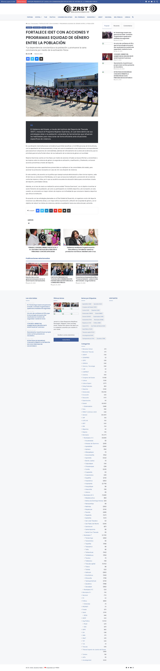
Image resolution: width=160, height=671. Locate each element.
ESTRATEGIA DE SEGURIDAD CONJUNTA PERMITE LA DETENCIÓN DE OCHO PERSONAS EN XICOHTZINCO (123, 75)
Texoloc (87, 558)
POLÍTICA (52, 17)
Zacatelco (101, 338)
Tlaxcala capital (88, 332)
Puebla (84, 609)
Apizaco (87, 449)
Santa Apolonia (90, 529)
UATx (84, 657)
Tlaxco (87, 566)
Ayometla (98, 304)
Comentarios (128, 26)
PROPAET (85, 606)
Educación (85, 397)
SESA (85, 615)
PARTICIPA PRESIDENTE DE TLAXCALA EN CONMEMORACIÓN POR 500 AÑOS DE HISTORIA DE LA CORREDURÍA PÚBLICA (62, 1)
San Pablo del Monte (98, 326)
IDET (83, 423)
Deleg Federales (87, 386)
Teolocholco (89, 541)
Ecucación (85, 395)
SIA (83, 632)
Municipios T (88, 535)
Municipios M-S (89, 495)
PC (83, 598)
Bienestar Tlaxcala (88, 352)
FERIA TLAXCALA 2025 (89, 412)
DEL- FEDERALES (80, 17)
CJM (83, 369)
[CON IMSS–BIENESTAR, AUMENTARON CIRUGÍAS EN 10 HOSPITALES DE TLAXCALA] (107, 56)
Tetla (87, 549)
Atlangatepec (89, 452)
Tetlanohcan (89, 552)
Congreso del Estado (89, 307)
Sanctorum (88, 526)
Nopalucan (86, 322)
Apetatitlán (86, 304)
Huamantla (87, 319)
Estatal (44, 27)
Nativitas (88, 506)
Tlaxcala (85, 646)
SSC (85, 627)
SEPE (84, 629)
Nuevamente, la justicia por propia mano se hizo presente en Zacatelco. (124, 65)
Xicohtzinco (89, 575)
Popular (106, 26)
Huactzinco (89, 481)
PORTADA (30, 17)
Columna (85, 374)
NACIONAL (108, 17)
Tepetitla (88, 544)
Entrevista (87, 604)
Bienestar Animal (87, 349)
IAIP (83, 417)
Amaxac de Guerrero (92, 443)
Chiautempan (89, 466)
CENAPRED (85, 357)
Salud (85, 326)
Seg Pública (87, 329)
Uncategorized (87, 335)
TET (83, 641)
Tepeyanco (88, 546)
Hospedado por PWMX (52, 667)
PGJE (85, 624)
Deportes (29, 27)
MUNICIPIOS (91, 17)
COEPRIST (85, 372)
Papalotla (88, 515)
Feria (83, 409)
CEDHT (100, 17)
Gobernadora (98, 316)
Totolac (87, 569)
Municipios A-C (88, 438)
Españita (88, 478)
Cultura (84, 380)
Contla (85, 310)
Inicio (28, 23)
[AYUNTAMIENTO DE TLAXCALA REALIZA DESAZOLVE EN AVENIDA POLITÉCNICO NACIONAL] (75, 310)
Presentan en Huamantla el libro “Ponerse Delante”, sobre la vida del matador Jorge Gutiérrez (87, 279)
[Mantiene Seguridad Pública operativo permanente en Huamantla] (75, 315)
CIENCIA (127, 17)
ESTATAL (37, 17)
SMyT (84, 638)
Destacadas (34, 23)
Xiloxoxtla (88, 578)
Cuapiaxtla (88, 472)
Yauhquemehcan (88, 338)
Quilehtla (88, 518)
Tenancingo (89, 538)
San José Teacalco (91, 521)
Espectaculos (86, 400)
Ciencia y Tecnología (88, 366)
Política (97, 322)
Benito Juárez (89, 461)
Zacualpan (88, 587)
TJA (83, 644)
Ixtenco (87, 492)
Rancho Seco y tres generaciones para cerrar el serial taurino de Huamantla (35, 279)
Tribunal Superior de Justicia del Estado (94, 649)
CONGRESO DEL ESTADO (65, 17)
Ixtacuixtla (88, 489)
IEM (83, 426)
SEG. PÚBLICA (118, 17)
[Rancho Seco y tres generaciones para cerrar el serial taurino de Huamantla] (37, 269)
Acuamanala (89, 441)
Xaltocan (88, 572)
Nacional (85, 595)
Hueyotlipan (89, 486)
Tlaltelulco (88, 561)
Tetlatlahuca (89, 555)
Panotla (87, 512)
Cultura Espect (86, 383)
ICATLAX (85, 420)
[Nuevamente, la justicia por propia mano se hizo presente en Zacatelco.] (107, 65)
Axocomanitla (89, 455)
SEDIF (84, 618)
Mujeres (84, 432)
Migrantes (85, 429)
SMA (83, 635)
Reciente (116, 26)
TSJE (45, 17)
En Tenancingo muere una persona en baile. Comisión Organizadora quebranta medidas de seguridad (123, 35)
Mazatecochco (90, 498)
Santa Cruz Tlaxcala (91, 532)
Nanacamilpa (89, 503)
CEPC (84, 360)
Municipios (98, 319)
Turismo (84, 654)
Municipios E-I (86, 592)
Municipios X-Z (88, 589)
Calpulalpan (89, 463)
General (50, 27)
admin (29, 53)
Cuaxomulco (89, 475)
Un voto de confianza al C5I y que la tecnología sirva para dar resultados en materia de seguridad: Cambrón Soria (124, 46)
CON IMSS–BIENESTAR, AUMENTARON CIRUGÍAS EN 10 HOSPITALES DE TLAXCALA (123, 56)
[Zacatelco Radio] (80, 8)
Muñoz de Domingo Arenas (94, 501)
